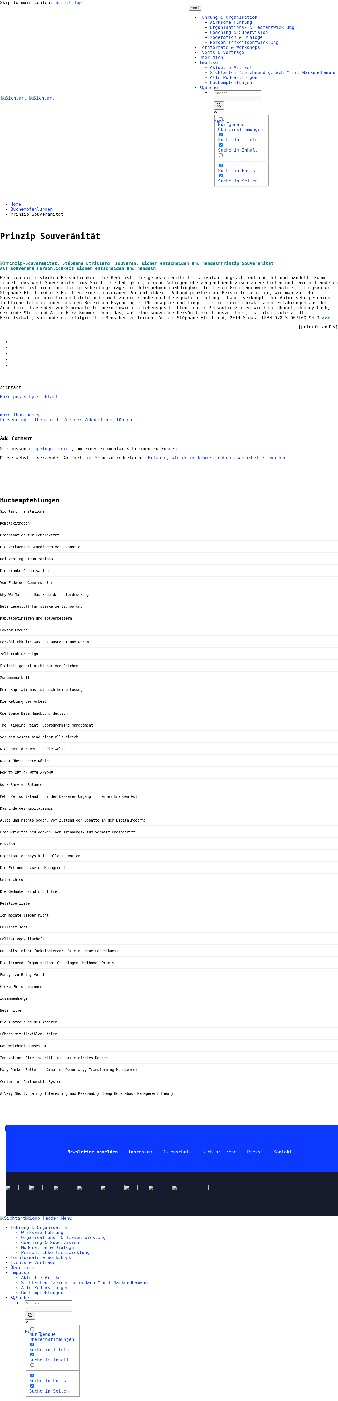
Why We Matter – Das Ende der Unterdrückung (44, 594)
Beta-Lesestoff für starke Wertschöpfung (41, 606)
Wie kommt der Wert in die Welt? (32, 749)
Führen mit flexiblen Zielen (28, 1034)
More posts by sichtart (29, 396)
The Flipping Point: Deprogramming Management (46, 725)
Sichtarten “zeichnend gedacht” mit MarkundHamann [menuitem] (84, 1282)
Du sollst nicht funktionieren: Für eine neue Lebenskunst (59, 951)
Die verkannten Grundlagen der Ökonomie (40, 547)
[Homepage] (28, 98)
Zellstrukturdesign (19, 654)
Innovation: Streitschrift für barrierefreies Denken (54, 1058)
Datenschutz (177, 1151)
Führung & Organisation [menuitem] (40, 1227)
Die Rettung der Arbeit (23, 701)
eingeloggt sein (50, 448)
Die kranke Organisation (24, 571)
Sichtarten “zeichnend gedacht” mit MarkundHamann (273, 72)
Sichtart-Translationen (23, 511)
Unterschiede (12, 880)
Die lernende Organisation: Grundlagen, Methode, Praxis (57, 963)
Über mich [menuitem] (22, 1267)
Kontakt (283, 1151)
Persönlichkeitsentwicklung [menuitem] (55, 1252)
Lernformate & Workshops (229, 47)
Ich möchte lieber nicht (24, 915)
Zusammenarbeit (15, 678)
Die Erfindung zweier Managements (34, 868)
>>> (326, 317)
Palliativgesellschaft (22, 939)
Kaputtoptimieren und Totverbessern (36, 618)
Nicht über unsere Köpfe (24, 761)
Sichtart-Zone (219, 1151)
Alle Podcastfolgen (233, 77)
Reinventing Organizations (26, 559)
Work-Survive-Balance (21, 784)
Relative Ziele (15, 903)
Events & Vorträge (221, 52)
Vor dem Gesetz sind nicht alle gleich (39, 737)
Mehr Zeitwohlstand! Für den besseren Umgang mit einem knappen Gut (68, 796)
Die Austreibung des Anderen (28, 1022)
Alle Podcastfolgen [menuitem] (45, 1287)
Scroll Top (68, 2)
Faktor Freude (13, 630)
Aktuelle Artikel (231, 67)
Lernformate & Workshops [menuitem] (41, 1257)
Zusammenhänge (13, 998)
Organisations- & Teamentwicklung (252, 27)
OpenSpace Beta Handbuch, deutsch (34, 713)
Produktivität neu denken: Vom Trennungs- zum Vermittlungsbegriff (68, 832)
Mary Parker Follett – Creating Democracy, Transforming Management (68, 1070)
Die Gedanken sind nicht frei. (30, 891)
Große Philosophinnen (21, 986)
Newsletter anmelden (93, 1151)
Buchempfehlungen (231, 82)
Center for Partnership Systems (31, 1081)
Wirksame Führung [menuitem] (42, 1232)
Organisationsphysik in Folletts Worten (40, 856)
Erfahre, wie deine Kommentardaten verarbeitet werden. (218, 457)
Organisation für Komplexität (29, 535)
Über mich (211, 57)
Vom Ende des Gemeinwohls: (26, 583)
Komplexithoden (15, 523)
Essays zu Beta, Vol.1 (22, 975)
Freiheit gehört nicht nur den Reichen (39, 666)
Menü (195, 8)
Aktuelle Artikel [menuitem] (42, 1277)
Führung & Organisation (228, 17)
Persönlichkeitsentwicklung (244, 42)
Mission (7, 844)
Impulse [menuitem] (20, 1272)
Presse (255, 1151)
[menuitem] (20, 1297)
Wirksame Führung (231, 22)
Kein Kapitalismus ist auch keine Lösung (41, 689)
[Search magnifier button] (219, 105)
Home (16, 204)
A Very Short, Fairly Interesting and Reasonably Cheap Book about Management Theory (86, 1093)
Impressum (140, 1151)
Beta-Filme (10, 1010)
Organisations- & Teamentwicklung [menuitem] (63, 1237)
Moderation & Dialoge (236, 37)
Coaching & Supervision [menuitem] (50, 1242)
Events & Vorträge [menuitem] (33, 1262)
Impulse (208, 62)
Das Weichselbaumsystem (23, 1046)
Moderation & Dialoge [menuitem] (47, 1247)
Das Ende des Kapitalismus (26, 808)
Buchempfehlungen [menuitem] (42, 1292)
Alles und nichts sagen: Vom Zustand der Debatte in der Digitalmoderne (73, 820)
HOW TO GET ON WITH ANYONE (26, 773)
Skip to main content (26, 2)
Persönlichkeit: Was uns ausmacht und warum (44, 642)
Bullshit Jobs (13, 927)
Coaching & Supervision (239, 32)
